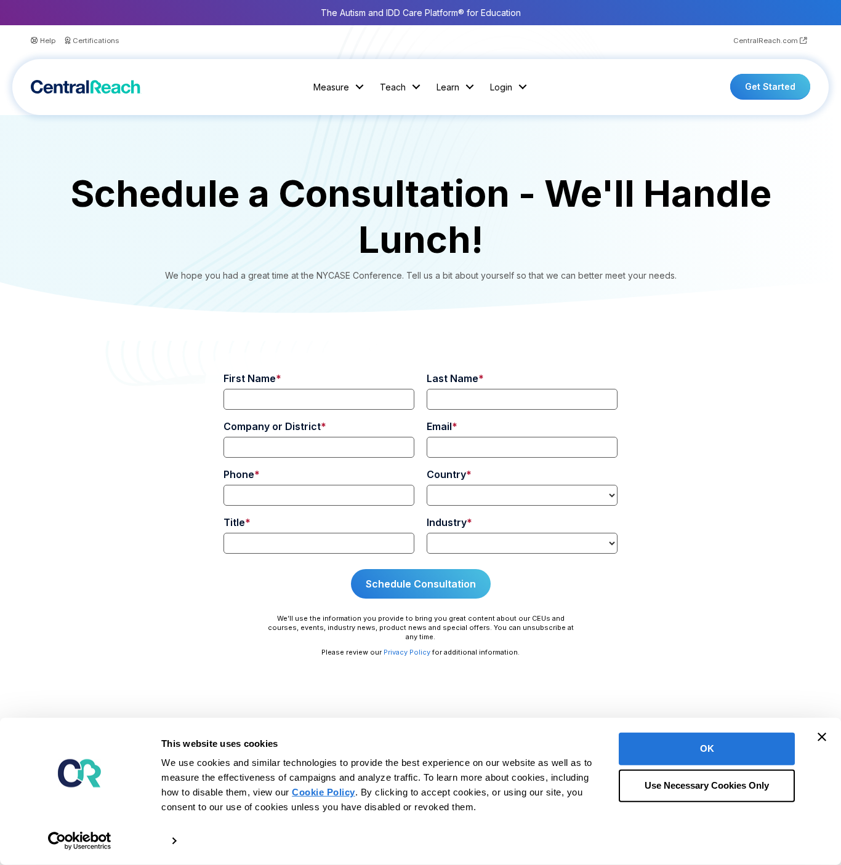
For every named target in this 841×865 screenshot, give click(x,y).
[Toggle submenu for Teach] (416, 87)
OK (707, 748)
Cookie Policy (323, 792)
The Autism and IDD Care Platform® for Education (421, 12)
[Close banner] (822, 737)
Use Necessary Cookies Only (707, 785)
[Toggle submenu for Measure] (360, 87)
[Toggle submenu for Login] (523, 87)
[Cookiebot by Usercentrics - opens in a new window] (80, 841)
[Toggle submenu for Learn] (470, 87)
